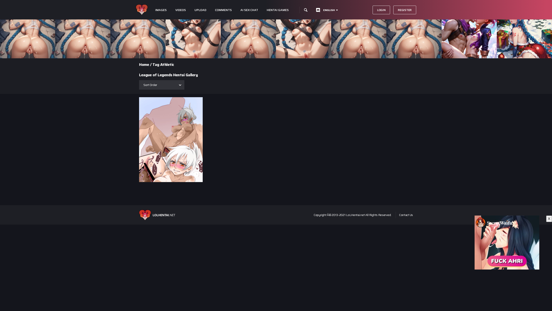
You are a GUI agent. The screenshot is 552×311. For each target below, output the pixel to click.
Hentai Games (278, 10)
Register (405, 10)
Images (161, 10)
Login (381, 10)
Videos (180, 10)
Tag (155, 65)
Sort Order (150, 85)
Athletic (167, 65)
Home (144, 65)
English (329, 10)
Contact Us (406, 215)
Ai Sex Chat (249, 10)
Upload (200, 10)
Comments (223, 10)
